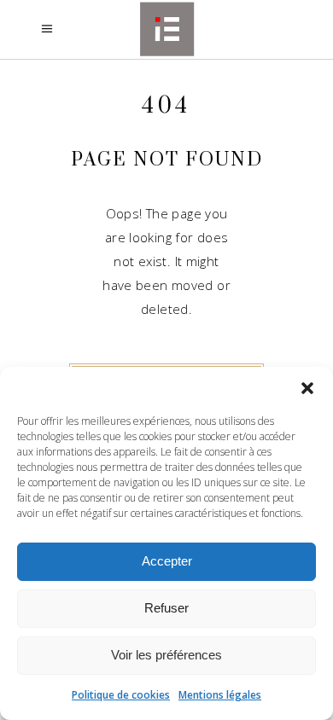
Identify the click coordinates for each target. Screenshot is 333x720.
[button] (307, 388)
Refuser (166, 608)
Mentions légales (219, 695)
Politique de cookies (121, 695)
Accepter (167, 561)
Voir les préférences (166, 654)
